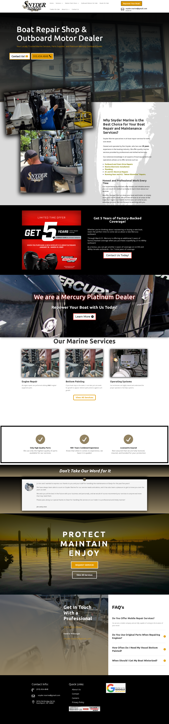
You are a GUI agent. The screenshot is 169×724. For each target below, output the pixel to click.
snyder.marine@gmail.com (77, 638)
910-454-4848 (73, 627)
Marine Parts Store (71, 3)
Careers (75, 698)
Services (58, 3)
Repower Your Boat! (131, 3)
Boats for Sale (104, 3)
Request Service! (84, 565)
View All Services (84, 397)
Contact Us (75, 9)
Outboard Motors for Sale (89, 3)
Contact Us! (18, 56)
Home (52, 3)
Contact (75, 693)
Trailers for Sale (55, 9)
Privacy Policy (78, 702)
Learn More (82, 316)
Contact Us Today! (117, 255)
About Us (65, 9)
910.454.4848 (40, 56)
